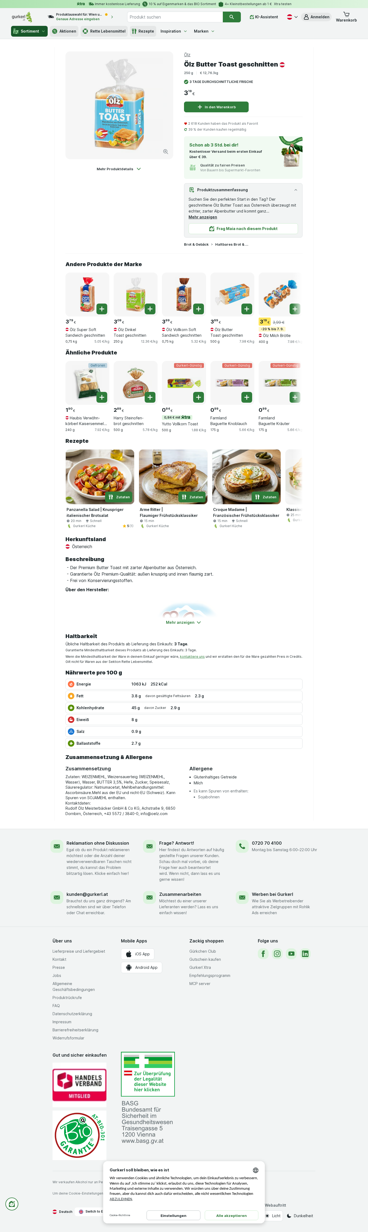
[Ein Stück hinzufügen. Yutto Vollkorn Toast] (198, 397)
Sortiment (30, 31)
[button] (316, 17)
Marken (201, 31)
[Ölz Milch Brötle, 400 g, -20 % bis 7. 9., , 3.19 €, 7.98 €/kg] (281, 294)
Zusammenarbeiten (180, 894)
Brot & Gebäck (196, 244)
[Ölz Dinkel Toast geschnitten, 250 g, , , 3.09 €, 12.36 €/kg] (136, 294)
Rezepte (146, 31)
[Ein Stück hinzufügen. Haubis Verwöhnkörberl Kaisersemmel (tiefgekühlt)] (101, 397)
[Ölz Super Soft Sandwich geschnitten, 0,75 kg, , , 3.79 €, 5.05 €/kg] (87, 294)
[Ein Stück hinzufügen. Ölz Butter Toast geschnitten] (246, 309)
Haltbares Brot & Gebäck (232, 244)
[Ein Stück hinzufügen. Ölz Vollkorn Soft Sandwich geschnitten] (198, 309)
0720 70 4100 (267, 843)
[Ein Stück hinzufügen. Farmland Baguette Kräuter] (295, 397)
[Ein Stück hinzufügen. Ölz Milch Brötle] (295, 309)
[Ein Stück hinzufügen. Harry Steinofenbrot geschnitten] (150, 397)
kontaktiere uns (192, 657)
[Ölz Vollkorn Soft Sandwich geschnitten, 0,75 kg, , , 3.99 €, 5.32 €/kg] (184, 294)
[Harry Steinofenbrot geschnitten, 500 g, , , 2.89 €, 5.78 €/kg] (136, 383)
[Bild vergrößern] (165, 151)
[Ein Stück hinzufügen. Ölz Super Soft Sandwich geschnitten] (101, 309)
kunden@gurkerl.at (87, 894)
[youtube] (291, 953)
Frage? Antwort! (176, 843)
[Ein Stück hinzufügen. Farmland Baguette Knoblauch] (246, 397)
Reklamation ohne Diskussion (98, 843)
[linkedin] (305, 953)
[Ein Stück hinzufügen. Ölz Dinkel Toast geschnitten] (150, 309)
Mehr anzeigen (203, 217)
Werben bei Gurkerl (272, 894)
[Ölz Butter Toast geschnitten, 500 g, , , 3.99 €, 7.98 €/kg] (232, 294)
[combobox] (175, 17)
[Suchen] (232, 17)
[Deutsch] (292, 17)
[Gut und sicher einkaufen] (79, 1135)
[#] (148, 1074)
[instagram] (277, 953)
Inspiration (171, 31)
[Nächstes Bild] (291, 292)
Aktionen (68, 31)
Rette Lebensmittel (108, 31)
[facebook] (263, 953)
